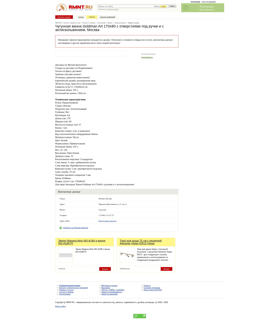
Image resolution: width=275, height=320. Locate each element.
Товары (92, 17)
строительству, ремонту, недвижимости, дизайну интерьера (128, 302)
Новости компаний (109, 294)
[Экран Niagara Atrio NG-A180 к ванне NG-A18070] (65, 262)
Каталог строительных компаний (73, 288)
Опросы (147, 286)
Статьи (81, 17)
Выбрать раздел (64, 17)
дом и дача (88, 9)
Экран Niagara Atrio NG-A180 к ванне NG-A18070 (81, 242)
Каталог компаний (107, 17)
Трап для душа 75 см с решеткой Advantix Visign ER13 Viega (141, 242)
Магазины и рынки (109, 286)
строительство (73, 9)
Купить (105, 269)
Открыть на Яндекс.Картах (75, 228)
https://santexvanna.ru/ (107, 221)
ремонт (81, 9)
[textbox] (133, 6)
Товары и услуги (66, 290)
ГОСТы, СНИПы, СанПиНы (113, 290)
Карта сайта (60, 306)
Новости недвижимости (112, 292)
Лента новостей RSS (153, 290)
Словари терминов (152, 288)
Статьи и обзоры (66, 292)
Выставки (106, 288)
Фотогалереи (64, 294)
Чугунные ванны (148, 54)
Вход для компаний (209, 1)
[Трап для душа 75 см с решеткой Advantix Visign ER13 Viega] (127, 262)
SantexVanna (147, 57)
